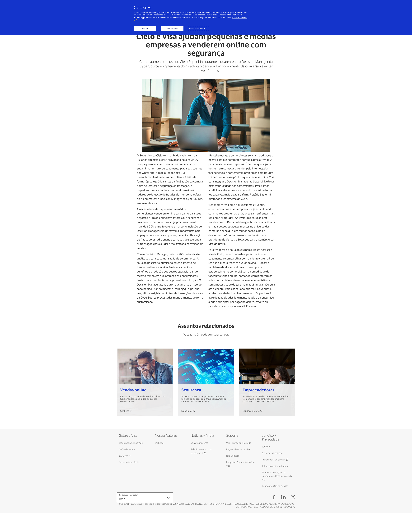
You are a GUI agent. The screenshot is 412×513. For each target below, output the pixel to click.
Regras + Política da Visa (238, 449)
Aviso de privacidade (272, 453)
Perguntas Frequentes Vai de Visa (240, 464)
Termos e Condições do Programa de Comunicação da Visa (277, 476)
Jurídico (266, 446)
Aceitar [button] (145, 28)
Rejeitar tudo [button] (172, 28)
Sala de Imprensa (199, 442)
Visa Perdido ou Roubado (238, 442)
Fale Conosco (232, 455)
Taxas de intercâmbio (129, 462)
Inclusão (159, 442)
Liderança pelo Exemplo (131, 442)
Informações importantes (275, 466)
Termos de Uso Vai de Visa (275, 486)
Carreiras (123, 455)
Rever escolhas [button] (196, 28)
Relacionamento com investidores (201, 451)
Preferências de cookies (273, 459)
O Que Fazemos (127, 449)
